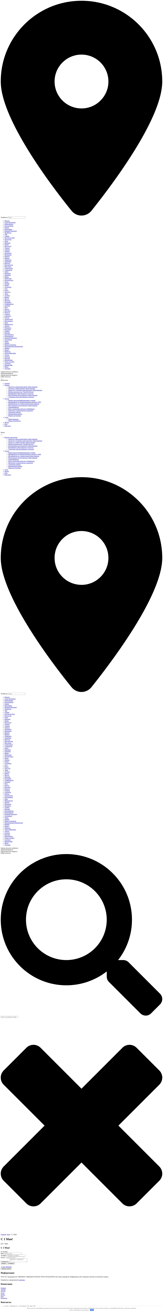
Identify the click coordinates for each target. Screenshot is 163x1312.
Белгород (7, 311)
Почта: (3, 1257)
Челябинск (8, 232)
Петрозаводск (9, 336)
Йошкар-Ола (9, 324)
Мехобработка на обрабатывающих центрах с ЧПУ (24, 402)
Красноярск (8, 229)
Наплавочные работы (15, 414)
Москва (7, 221)
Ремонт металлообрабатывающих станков (21, 400)
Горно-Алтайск (9, 362)
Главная (7, 383)
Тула (6, 289)
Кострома (8, 329)
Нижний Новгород (11, 231)
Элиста (7, 355)
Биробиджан (9, 360)
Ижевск (7, 258)
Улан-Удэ (7, 292)
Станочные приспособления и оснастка (21, 397)
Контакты (8, 426)
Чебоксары (8, 278)
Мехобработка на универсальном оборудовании (23, 404)
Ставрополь (8, 270)
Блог (6, 424)
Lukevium (22, 1280)
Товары (7, 385)
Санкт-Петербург (10, 222)
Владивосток (9, 265)
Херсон (7, 326)
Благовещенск (9, 334)
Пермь (7, 244)
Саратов (7, 249)
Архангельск (9, 319)
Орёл (6, 322)
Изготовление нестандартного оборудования (22, 395)
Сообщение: (5, 1261)
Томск (6, 272)
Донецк (7, 248)
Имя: (2, 1253)
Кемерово (8, 273)
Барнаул (7, 256)
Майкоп (7, 348)
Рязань (7, 277)
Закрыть (4, 1263)
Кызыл (7, 350)
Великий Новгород (11, 338)
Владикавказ (9, 321)
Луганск (7, 295)
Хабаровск (8, 260)
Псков (6, 341)
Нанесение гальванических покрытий (20, 410)
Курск (6, 290)
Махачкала (8, 255)
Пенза (6, 282)
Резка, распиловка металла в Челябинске (21, 409)
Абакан (7, 343)
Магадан (7, 358)
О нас (6, 417)
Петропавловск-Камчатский (14, 346)
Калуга (7, 309)
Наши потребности (14, 421)
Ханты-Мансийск (10, 353)
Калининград (9, 280)
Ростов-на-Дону (10, 238)
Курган (7, 317)
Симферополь (9, 304)
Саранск (7, 314)
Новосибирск (9, 224)
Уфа (6, 234)
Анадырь (7, 368)
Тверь (6, 294)
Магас (6, 367)
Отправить (11, 1263)
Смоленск (8, 316)
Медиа (7, 422)
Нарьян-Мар (8, 365)
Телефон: (4, 1255)
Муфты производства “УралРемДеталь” (21, 392)
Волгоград (8, 246)
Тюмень (7, 251)
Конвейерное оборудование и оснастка (20, 393)
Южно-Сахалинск (10, 345)
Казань (7, 227)
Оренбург (8, 275)
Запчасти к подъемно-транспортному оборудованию (25, 390)
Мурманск (8, 328)
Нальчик (7, 333)
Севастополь (9, 268)
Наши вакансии (13, 419)
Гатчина (7, 356)
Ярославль (8, 266)
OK (92, 1310)
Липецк (7, 283)
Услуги (7, 399)
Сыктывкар (8, 339)
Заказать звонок (6, 1268)
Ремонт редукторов (14, 416)
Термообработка (13, 407)
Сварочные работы (14, 412)
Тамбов (7, 331)
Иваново (7, 300)
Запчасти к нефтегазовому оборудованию (21, 388)
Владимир (8, 302)
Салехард (8, 363)
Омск (6, 241)
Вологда (7, 312)
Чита (6, 307)
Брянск (7, 297)
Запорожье (8, 253)
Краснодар (8, 239)
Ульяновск (8, 261)
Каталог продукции (11, 437)
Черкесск (7, 351)
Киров (7, 285)
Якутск (7, 299)
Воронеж (7, 243)
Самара (7, 236)
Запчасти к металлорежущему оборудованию (22, 387)
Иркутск (7, 263)
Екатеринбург (9, 226)
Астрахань (8, 287)
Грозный (7, 306)
